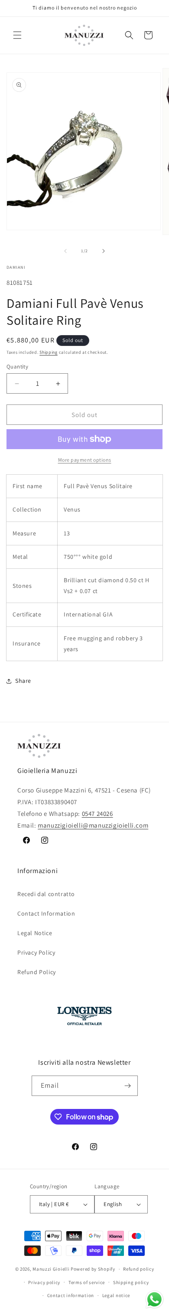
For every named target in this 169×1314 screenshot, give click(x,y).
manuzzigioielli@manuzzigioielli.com (93, 825)
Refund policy (138, 1269)
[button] (17, 35)
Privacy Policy (36, 952)
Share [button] (23, 681)
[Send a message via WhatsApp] (154, 1299)
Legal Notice (34, 933)
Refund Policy (36, 972)
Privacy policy (44, 1282)
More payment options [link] (84, 459)
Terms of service (86, 1282)
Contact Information (46, 913)
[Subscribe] (127, 1086)
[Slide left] (65, 251)
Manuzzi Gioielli (50, 1269)
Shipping (48, 352)
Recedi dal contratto (46, 894)
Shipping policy (131, 1282)
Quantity (17, 366)
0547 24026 (97, 813)
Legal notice (116, 1295)
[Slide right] (103, 251)
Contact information (70, 1295)
